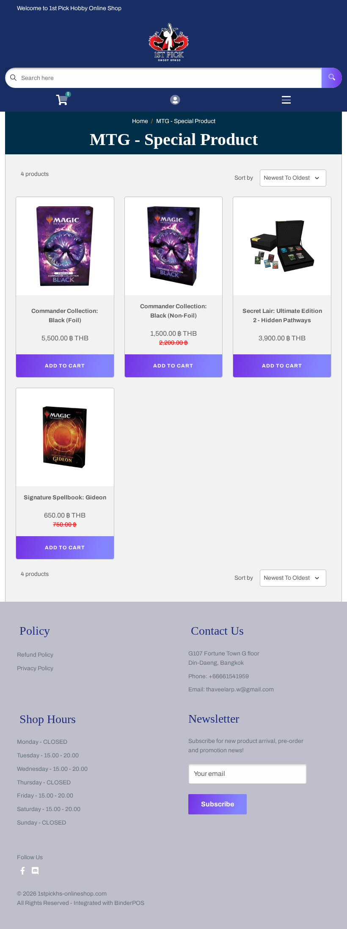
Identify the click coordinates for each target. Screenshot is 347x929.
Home (140, 121)
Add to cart (65, 366)
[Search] (332, 78)
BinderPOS (129, 903)
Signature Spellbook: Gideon (65, 497)
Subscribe (217, 804)
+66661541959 (229, 676)
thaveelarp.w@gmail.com (240, 689)
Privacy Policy (35, 668)
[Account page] (175, 101)
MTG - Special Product (185, 121)
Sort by (243, 178)
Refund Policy (35, 655)
